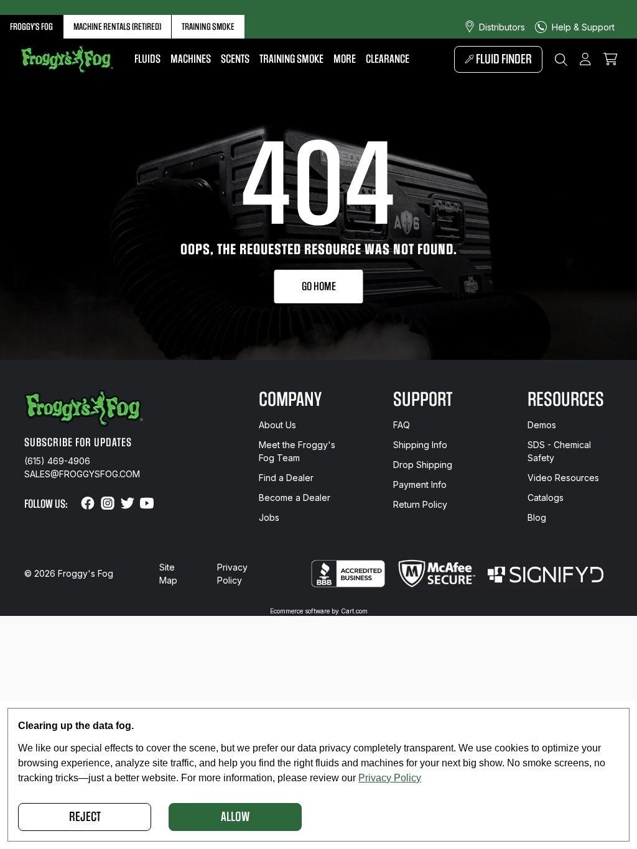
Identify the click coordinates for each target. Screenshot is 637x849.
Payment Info (420, 484)
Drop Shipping (422, 464)
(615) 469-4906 (57, 461)
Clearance (387, 59)
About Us (277, 425)
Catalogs (546, 497)
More (344, 59)
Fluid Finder (503, 59)
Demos (542, 425)
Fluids (147, 59)
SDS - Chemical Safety (559, 451)
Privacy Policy (232, 573)
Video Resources (563, 477)
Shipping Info (420, 444)
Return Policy (420, 504)
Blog (537, 517)
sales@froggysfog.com (82, 474)
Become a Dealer (294, 497)
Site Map (168, 573)
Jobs (269, 517)
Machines (190, 59)
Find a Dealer (286, 477)
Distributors (502, 27)
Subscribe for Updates (78, 442)
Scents (235, 59)
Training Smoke (208, 26)
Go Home (319, 286)
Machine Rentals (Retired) (117, 26)
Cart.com (354, 611)
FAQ (401, 425)
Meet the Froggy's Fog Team (297, 451)
